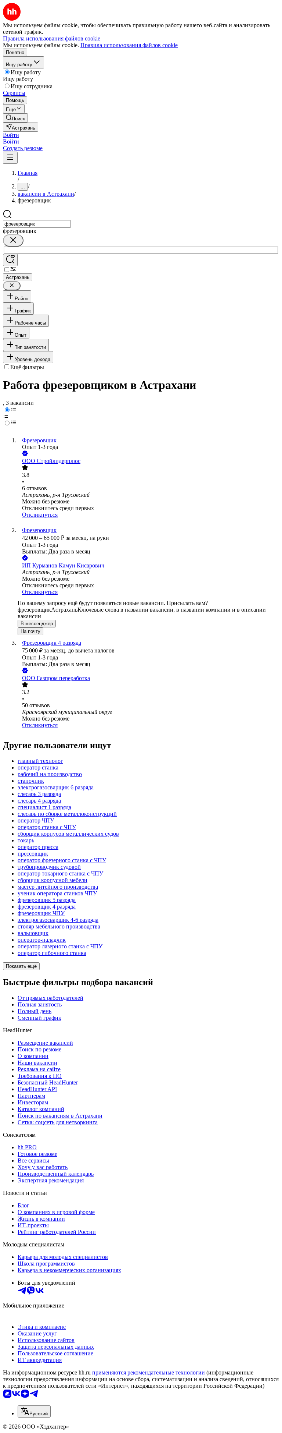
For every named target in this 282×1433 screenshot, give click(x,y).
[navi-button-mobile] (10, 158)
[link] (15, 118)
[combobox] (37, 224)
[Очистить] (13, 240)
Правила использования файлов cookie (129, 45)
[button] (11, 135)
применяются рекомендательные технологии (148, 1372)
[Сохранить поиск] (10, 260)
